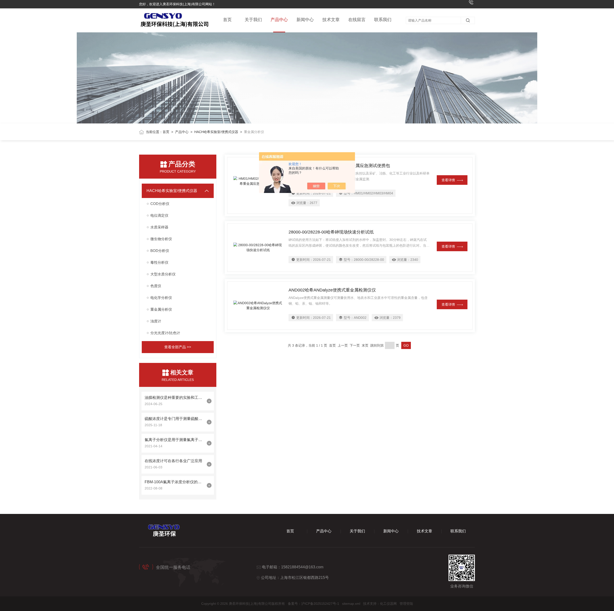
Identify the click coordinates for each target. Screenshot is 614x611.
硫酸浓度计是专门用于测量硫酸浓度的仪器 (174, 419)
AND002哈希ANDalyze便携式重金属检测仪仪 (332, 290)
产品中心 (279, 19)
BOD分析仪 (159, 251)
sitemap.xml (351, 603)
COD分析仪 (159, 204)
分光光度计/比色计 (165, 333)
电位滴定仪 (159, 215)
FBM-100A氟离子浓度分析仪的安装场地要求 (174, 482)
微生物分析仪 (161, 239)
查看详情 (448, 180)
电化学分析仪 (161, 298)
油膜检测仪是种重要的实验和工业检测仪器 (174, 398)
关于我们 (253, 19)
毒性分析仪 (159, 262)
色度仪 (155, 286)
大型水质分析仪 (163, 274)
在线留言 (357, 19)
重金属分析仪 (161, 309)
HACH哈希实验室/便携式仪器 (216, 132)
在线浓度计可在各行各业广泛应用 (173, 461)
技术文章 (331, 19)
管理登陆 (406, 603)
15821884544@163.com (302, 567)
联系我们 (382, 19)
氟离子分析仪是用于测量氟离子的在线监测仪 (174, 440)
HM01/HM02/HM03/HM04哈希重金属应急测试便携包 (339, 165)
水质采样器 (159, 227)
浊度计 (155, 321)
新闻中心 (305, 19)
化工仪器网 (388, 603)
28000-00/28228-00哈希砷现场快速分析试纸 (331, 232)
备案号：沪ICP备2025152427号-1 (313, 603)
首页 (227, 19)
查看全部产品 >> (177, 347)
